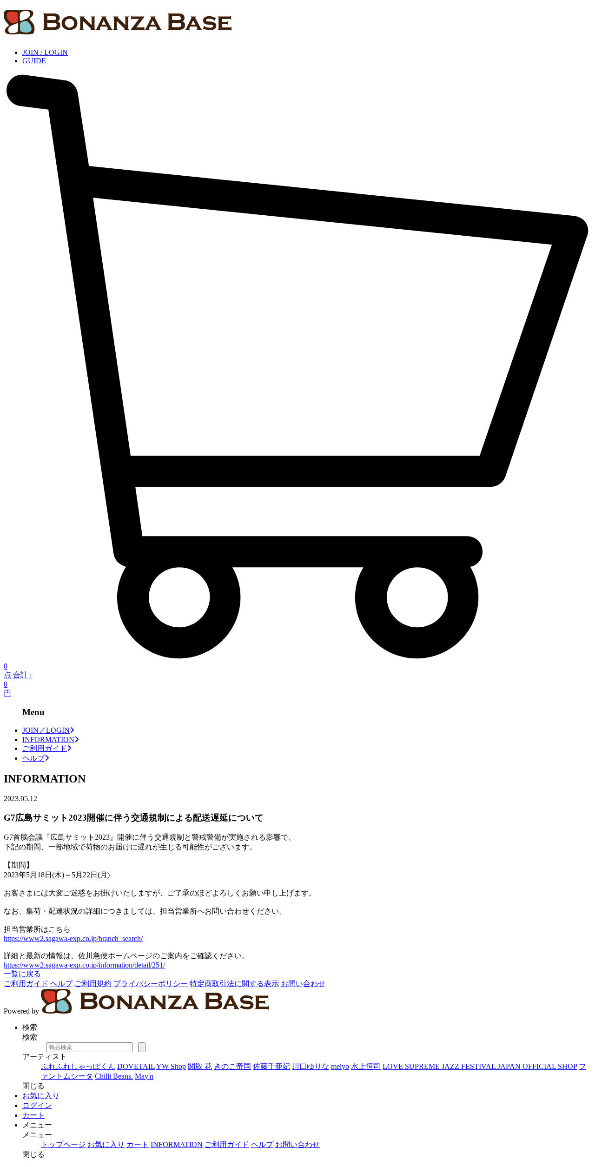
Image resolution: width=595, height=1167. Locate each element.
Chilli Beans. (114, 1076)
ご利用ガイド (44, 748)
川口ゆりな (310, 1066)
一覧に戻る (22, 974)
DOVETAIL (136, 1066)
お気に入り (41, 1096)
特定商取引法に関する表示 (234, 984)
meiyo (340, 1066)
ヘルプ (33, 758)
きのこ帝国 (232, 1066)
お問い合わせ (303, 984)
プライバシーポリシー (150, 984)
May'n (144, 1076)
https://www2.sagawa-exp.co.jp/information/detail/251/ (84, 965)
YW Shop (171, 1066)
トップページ (63, 1144)
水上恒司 (366, 1066)
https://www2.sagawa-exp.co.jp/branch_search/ (73, 938)
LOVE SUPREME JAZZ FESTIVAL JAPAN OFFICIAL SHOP (480, 1066)
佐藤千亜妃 (271, 1066)
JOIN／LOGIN (46, 730)
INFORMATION (48, 739)
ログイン (37, 1105)
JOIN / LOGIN (45, 52)
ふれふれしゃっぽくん (78, 1066)
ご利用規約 (93, 984)
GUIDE (34, 61)
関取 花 (200, 1066)
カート (33, 1115)
